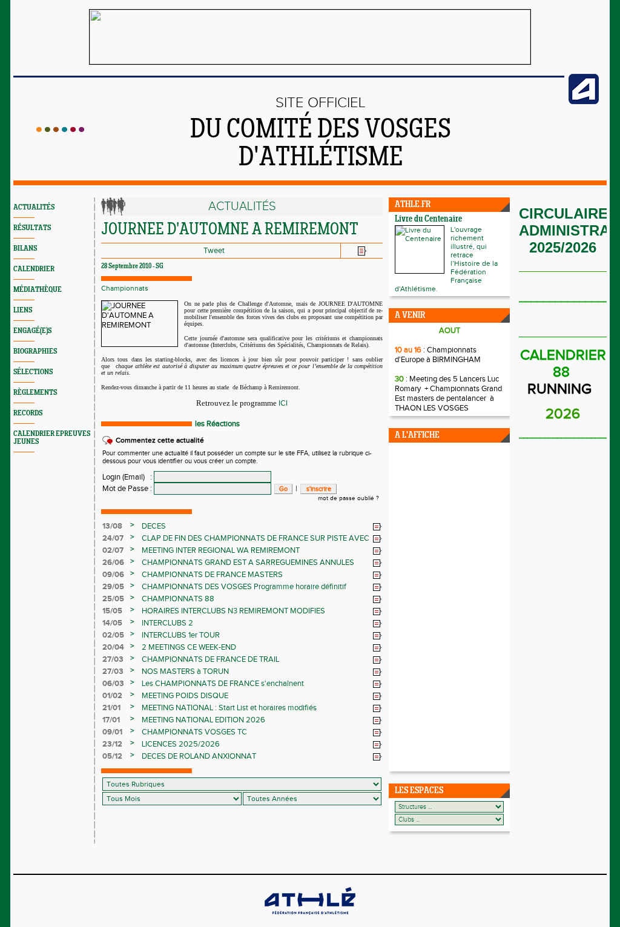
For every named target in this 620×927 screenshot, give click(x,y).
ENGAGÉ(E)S (32, 331)
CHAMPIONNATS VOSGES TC (194, 732)
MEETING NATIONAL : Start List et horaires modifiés (229, 708)
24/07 (113, 538)
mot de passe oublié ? (348, 498)
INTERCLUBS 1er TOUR (181, 635)
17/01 (111, 720)
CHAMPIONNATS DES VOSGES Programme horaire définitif (244, 587)
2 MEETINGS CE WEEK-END (189, 647)
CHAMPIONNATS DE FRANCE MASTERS (212, 574)
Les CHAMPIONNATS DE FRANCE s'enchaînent (223, 683)
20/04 (113, 647)
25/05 (113, 599)
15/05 (112, 611)
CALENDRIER (33, 269)
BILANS (25, 248)
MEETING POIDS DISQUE (185, 696)
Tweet (214, 251)
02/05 (113, 635)
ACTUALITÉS (33, 207)
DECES (154, 526)
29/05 (113, 587)
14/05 (112, 623)
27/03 (113, 659)
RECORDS (27, 413)
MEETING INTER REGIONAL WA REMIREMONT (221, 550)
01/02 (112, 696)
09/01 (112, 732)
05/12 (112, 756)
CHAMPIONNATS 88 (178, 599)
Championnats (124, 288)
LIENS (22, 310)
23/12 (112, 744)
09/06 (113, 574)
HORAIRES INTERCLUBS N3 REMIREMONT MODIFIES (233, 611)
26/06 (113, 562)
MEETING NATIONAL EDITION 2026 (203, 720)
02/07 (113, 550)
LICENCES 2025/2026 (181, 744)
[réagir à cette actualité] (377, 527)
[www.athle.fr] (584, 102)
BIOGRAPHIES (35, 351)
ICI (283, 403)
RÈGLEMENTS (35, 393)
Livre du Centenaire (428, 219)
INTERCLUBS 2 (167, 623)
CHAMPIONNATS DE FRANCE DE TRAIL (210, 659)
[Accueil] (60, 129)
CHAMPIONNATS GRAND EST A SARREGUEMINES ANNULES (248, 562)
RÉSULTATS (32, 228)
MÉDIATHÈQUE (37, 290)
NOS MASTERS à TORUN (185, 671)
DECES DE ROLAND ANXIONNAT (199, 756)
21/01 (111, 708)
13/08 (112, 526)
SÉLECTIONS (33, 372)
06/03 (113, 683)
